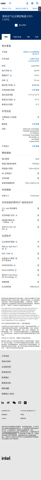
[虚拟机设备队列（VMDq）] (12, 222)
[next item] (39, 9)
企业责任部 (6, 367)
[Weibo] (8, 403)
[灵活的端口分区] (16, 215)
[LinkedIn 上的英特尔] (3, 403)
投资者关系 (6, 372)
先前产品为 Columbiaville (33, 60)
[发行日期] (11, 71)
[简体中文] (32, 3)
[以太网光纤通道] (16, 242)
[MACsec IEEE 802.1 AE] (5, 249)
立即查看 (35, 90)
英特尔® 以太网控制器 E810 (31, 53)
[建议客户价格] (14, 85)
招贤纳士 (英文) (8, 394)
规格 (6, 37)
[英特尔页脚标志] (6, 458)
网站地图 (5, 388)
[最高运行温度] (14, 100)
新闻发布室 (6, 383)
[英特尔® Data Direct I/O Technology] (16, 277)
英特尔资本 (6, 361)
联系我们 (5, 377)
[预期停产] (11, 75)
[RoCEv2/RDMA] (15, 270)
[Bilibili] (20, 403)
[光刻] (7, 80)
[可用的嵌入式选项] (3, 119)
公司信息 (5, 356)
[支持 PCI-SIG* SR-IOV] (6, 229)
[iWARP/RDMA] (14, 265)
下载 (28, 37)
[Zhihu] (25, 403)
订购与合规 (17, 37)
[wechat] (14, 403)
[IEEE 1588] (12, 254)
